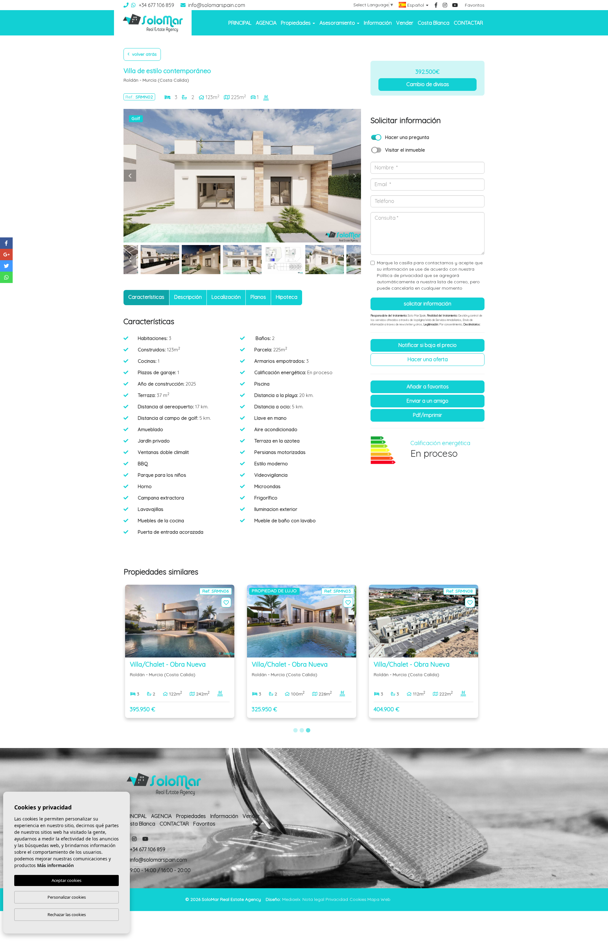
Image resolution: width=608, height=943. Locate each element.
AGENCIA (266, 23)
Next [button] (354, 175)
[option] (242, 175)
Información (378, 23)
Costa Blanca (433, 23)
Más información (55, 865)
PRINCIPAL (239, 23)
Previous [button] (130, 175)
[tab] (146, 297)
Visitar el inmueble (405, 150)
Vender (404, 23)
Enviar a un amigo (427, 401)
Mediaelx (291, 899)
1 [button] (295, 730)
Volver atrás (144, 54)
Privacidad (337, 899)
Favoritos (474, 5)
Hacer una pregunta (407, 137)
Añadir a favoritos (428, 386)
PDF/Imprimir (427, 415)
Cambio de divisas (427, 84)
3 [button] (308, 730)
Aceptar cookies (66, 880)
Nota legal (313, 899)
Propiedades (191, 816)
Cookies (358, 899)
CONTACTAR (468, 23)
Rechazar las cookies (67, 914)
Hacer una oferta (428, 359)
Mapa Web (378, 899)
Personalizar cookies (67, 897)
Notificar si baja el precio (427, 345)
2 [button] (302, 730)
